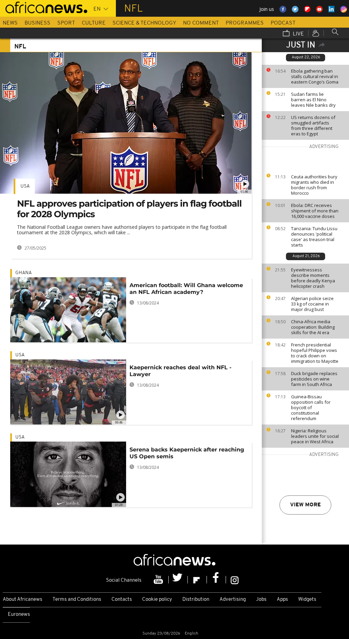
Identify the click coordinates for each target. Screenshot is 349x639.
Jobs (261, 599)
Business (37, 23)
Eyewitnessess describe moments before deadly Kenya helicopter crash (313, 278)
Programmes (245, 23)
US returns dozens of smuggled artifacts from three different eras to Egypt (313, 125)
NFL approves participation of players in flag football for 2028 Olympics (129, 209)
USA (25, 186)
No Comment (201, 23)
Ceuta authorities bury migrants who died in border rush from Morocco (314, 185)
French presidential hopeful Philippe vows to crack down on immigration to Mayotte (314, 353)
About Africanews (22, 599)
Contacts (121, 599)
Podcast (283, 23)
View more (305, 505)
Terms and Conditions (76, 599)
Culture (94, 23)
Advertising (232, 599)
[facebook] (216, 579)
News (10, 23)
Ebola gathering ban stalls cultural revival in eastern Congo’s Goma (314, 76)
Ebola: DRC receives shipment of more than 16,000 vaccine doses (314, 211)
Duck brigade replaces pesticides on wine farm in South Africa (314, 379)
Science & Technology (144, 23)
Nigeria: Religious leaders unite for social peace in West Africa (315, 436)
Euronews (19, 614)
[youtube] (159, 579)
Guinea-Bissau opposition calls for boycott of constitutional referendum (311, 407)
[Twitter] (178, 579)
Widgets (307, 599)
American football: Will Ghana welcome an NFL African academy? (186, 288)
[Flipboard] (197, 579)
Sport (66, 23)
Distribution (195, 599)
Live (297, 34)
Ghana (23, 273)
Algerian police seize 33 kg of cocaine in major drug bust (312, 304)
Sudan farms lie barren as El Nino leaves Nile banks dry (313, 99)
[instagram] (234, 579)
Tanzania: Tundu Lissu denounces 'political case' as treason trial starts (314, 237)
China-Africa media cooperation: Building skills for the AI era (313, 327)
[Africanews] (43, 7)
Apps (282, 599)
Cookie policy (157, 599)
